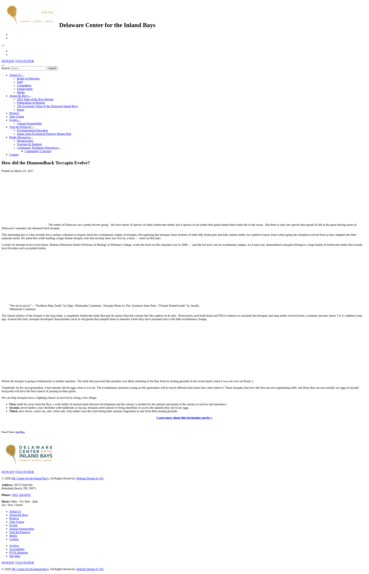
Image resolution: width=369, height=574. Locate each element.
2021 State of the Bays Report (35, 99)
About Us (15, 75)
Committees (24, 85)
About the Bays (18, 95)
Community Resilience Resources (37, 147)
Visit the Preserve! (20, 127)
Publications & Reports (31, 102)
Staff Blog (20, 432)
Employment (24, 89)
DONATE (8, 61)
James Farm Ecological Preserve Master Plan (44, 133)
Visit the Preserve (19, 532)
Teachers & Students (29, 144)
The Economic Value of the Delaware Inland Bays (47, 106)
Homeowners (25, 140)
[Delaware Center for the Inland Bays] (30, 25)
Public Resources (19, 137)
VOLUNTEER (24, 61)
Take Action (16, 116)
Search (6, 68)
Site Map (14, 556)
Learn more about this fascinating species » (185, 417)
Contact (14, 154)
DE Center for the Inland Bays (30, 478)
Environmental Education (32, 130)
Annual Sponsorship (29, 123)
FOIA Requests (18, 552)
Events (13, 120)
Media (21, 92)
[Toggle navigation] (3, 45)
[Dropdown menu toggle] (22, 76)
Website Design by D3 (90, 478)
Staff (20, 82)
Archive (14, 545)
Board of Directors (28, 78)
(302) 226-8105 (21, 495)
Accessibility (17, 549)
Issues (20, 109)
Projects (14, 113)
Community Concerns (38, 151)
